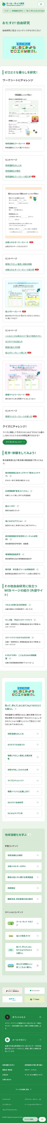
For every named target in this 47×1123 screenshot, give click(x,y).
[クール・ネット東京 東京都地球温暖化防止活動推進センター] (13, 4)
